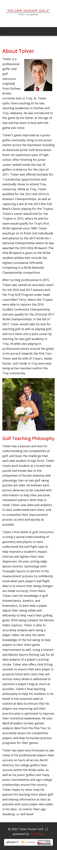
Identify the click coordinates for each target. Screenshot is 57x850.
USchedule (37, 834)
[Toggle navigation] (5, 31)
